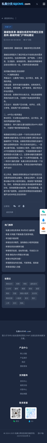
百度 (14, 293)
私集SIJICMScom (23, 331)
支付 (14, 303)
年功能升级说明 (12, 238)
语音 (37, 289)
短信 (30, 289)
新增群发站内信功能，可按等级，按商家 (22, 263)
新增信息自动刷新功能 (15, 246)
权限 (18, 284)
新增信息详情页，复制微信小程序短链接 (22, 242)
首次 (26, 298)
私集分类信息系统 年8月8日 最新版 (20, 230)
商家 (23, 289)
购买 (23, 362)
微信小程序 (24, 293)
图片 (33, 298)
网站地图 (23, 394)
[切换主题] (37, 4)
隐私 (21, 303)
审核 (25, 284)
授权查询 (23, 366)
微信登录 (9, 298)
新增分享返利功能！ (14, 259)
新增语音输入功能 (13, 267)
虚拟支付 (33, 284)
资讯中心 (23, 381)
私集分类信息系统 (21, 433)
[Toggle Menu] (44, 4)
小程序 (18, 298)
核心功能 (23, 353)
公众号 (8, 289)
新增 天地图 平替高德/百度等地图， (20, 234)
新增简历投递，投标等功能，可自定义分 (22, 250)
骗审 (16, 289)
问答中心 (23, 389)
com (16, 4)
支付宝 (34, 293)
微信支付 (9, 284)
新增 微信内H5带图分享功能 (17, 255)
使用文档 (23, 385)
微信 (7, 293)
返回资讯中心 (9, 18)
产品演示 (23, 358)
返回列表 (9, 212)
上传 (7, 303)
